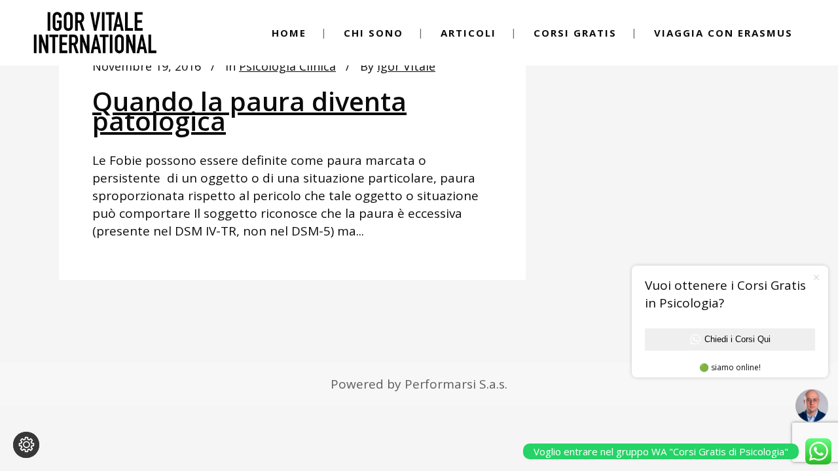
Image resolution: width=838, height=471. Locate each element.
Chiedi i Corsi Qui (737, 339)
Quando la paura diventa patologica (249, 111)
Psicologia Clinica (287, 66)
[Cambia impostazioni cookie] (26, 445)
